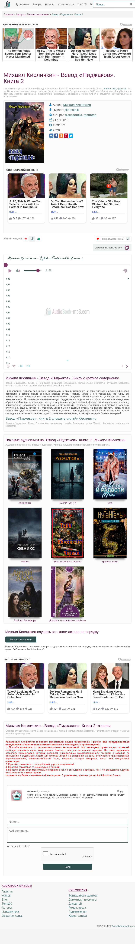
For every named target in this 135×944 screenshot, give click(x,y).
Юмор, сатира (78, 915)
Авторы (49, 4)
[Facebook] (56, 136)
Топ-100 (7, 903)
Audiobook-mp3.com (123, 926)
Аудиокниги (22, 4)
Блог (5, 899)
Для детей (75, 903)
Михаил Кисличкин (77, 105)
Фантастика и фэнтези (83, 895)
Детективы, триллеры (83, 899)
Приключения (77, 911)
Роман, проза (77, 907)
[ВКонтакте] (51, 136)
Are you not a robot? (18, 846)
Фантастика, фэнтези (115, 88)
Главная (7, 891)
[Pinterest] (66, 136)
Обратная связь (12, 915)
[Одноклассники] (61, 136)
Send (67, 866)
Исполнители (66, 4)
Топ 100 (81, 4)
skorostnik (72, 110)
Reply (120, 791)
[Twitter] (71, 136)
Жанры (37, 4)
